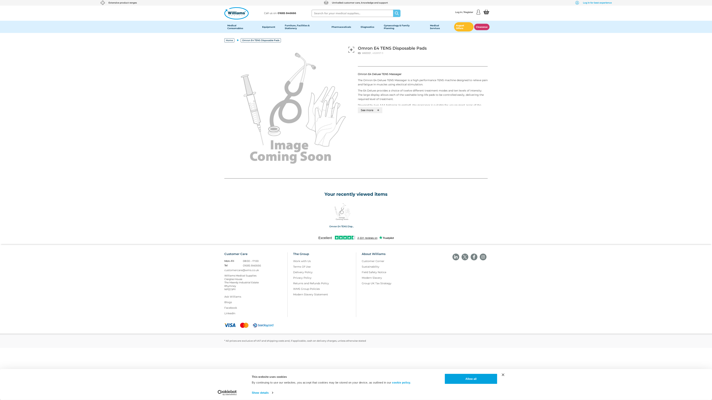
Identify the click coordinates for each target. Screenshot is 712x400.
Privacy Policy (302, 277)
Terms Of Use (302, 266)
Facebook (230, 307)
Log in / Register (464, 12)
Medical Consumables (235, 27)
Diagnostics (367, 27)
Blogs (228, 302)
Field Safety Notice (374, 272)
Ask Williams (232, 296)
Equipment (268, 27)
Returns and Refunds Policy (311, 283)
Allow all (471, 378)
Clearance (482, 27)
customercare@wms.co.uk (241, 270)
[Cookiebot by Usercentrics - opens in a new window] (227, 393)
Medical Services (435, 27)
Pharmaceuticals (341, 27)
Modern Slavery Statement (310, 294)
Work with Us (302, 261)
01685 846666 (252, 265)
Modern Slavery (372, 277)
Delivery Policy (303, 272)
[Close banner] (503, 375)
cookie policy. (401, 382)
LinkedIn (229, 313)
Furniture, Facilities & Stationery (297, 27)
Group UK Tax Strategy (376, 283)
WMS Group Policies (306, 289)
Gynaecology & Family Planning (397, 27)
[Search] (396, 13)
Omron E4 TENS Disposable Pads (341, 226)
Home (229, 40)
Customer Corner (373, 261)
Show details (260, 392)
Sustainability (370, 266)
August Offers (460, 27)
